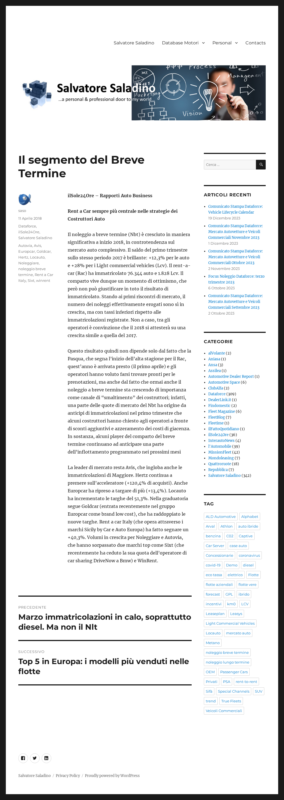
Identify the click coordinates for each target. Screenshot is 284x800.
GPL (229, 594)
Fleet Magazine (221, 411)
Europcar (26, 251)
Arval (210, 526)
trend (211, 701)
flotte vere (248, 584)
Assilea (214, 370)
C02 (229, 536)
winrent (43, 280)
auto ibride (248, 526)
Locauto (37, 257)
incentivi (214, 604)
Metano (213, 642)
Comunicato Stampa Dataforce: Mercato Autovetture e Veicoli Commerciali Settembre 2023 (235, 301)
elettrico (235, 575)
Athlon (226, 526)
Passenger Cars (234, 672)
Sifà (209, 691)
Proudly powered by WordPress (112, 775)
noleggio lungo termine (227, 662)
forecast (213, 594)
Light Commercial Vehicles (230, 623)
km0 (231, 604)
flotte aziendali (219, 584)
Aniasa (214, 359)
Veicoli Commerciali (224, 710)
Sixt (31, 280)
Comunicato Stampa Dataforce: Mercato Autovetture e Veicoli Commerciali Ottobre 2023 (235, 257)
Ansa (212, 365)
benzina (213, 536)
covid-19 (213, 565)
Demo (231, 565)
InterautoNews (221, 440)
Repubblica (218, 469)
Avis (37, 245)
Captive (246, 536)
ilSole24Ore (28, 232)
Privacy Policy (68, 775)
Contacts (255, 42)
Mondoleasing (221, 458)
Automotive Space (224, 382)
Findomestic (219, 405)
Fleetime (216, 423)
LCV (244, 604)
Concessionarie (219, 555)
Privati (211, 681)
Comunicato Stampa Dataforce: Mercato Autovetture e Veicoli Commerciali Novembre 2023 (235, 232)
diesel (248, 565)
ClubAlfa (215, 388)
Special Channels (233, 691)
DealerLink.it (219, 400)
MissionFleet (219, 452)
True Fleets (231, 701)
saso (22, 210)
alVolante (216, 353)
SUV (258, 691)
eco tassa (214, 575)
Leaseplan (215, 613)
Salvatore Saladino (134, 42)
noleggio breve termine (227, 652)
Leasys (236, 613)
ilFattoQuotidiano (223, 429)
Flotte (253, 575)
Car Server (215, 545)
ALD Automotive (221, 516)
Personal (222, 42)
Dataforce (27, 226)
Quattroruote (219, 464)
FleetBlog (216, 417)
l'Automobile (219, 446)
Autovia (25, 245)
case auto (238, 545)
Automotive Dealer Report (231, 376)
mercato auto (238, 633)
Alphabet (249, 516)
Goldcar (44, 251)
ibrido (244, 594)
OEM (210, 672)
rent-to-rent (246, 681)
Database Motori (180, 42)
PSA (226, 681)
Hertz (23, 257)
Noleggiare (28, 263)
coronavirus (249, 555)
